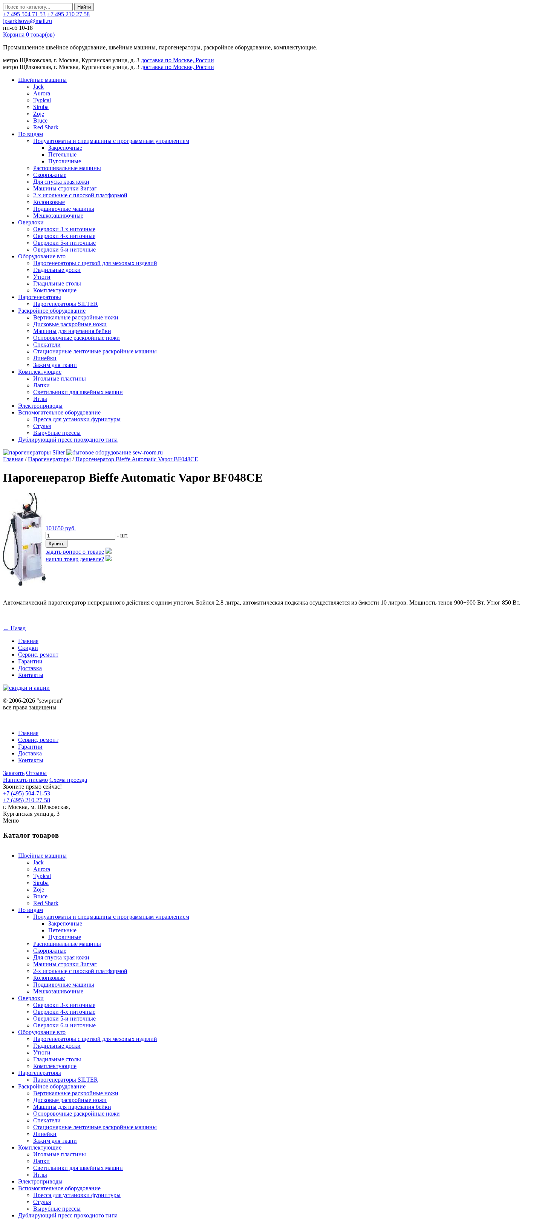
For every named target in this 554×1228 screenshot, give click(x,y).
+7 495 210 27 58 (68, 14)
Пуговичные (64, 161)
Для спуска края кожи (61, 181)
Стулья (42, 426)
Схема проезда (68, 780)
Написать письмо (25, 780)
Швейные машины (42, 80)
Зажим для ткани (55, 365)
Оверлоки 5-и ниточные (64, 242)
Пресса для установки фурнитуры (77, 419)
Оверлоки (31, 222)
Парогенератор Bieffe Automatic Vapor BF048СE (136, 459)
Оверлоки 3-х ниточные (64, 229)
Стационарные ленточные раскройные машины (95, 351)
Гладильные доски (57, 270)
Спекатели (47, 344)
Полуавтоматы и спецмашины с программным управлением (111, 141)
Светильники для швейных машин (78, 392)
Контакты (30, 675)
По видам (30, 134)
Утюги (42, 276)
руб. (61, 528)
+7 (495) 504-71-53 (26, 793)
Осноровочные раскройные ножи (76, 338)
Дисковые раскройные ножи (70, 324)
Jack (38, 86)
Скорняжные (49, 175)
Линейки (45, 358)
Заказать (13, 773)
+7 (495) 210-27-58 (26, 800)
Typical (42, 100)
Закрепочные (65, 147)
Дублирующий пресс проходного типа (68, 439)
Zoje (38, 114)
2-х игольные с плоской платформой (80, 195)
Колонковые (49, 202)
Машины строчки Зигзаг (65, 188)
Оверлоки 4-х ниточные (64, 236)
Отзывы (36, 773)
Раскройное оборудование (52, 310)
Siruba (41, 107)
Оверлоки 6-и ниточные (64, 249)
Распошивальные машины (67, 168)
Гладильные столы (57, 283)
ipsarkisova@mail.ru (27, 21)
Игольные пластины (59, 378)
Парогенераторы (39, 297)
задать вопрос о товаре (75, 551)
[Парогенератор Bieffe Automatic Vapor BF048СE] (24, 584)
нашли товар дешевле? (75, 559)
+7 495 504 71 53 (24, 14)
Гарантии (30, 661)
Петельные (62, 154)
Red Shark (45, 127)
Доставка (30, 668)
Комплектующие (55, 290)
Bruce (40, 120)
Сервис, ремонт (38, 654)
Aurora (41, 93)
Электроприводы (40, 405)
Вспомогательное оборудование (59, 412)
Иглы (40, 399)
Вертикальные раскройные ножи (75, 317)
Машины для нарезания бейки (72, 331)
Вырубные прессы (57, 433)
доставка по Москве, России (177, 60)
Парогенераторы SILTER (65, 304)
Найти (84, 7)
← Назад (14, 628)
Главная (13, 459)
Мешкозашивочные (58, 215)
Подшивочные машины (63, 209)
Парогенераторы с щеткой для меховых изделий (95, 263)
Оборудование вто (42, 256)
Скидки (28, 648)
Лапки (41, 385)
